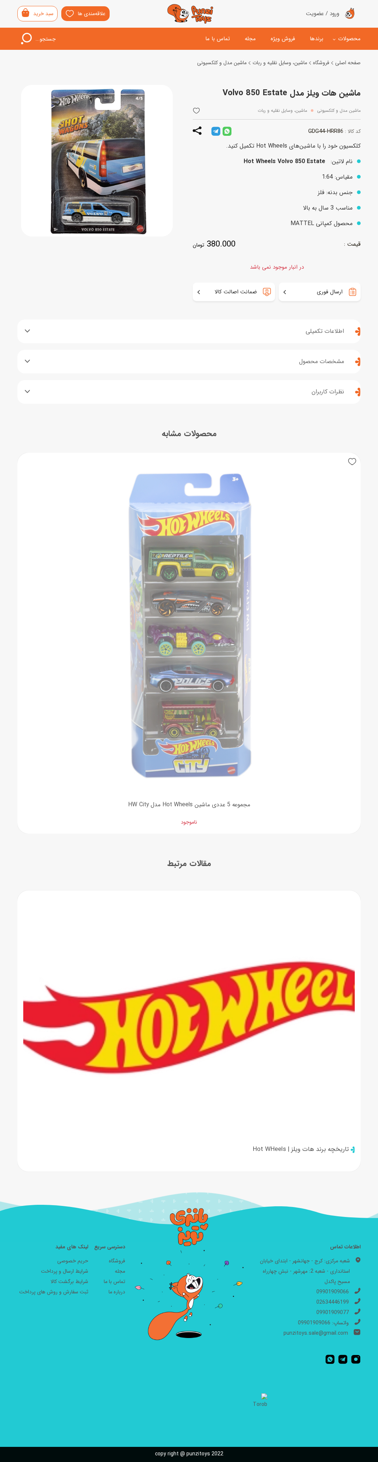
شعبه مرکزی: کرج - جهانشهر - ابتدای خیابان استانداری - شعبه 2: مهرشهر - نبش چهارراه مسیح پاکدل (305, 1271)
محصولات (349, 38)
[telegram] (215, 131)
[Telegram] (342, 1359)
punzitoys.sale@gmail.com (316, 1333)
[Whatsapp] (330, 1359)
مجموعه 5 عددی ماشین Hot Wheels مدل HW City (189, 804)
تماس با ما (217, 38)
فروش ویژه (283, 38)
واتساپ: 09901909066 (323, 1323)
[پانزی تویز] (190, 14)
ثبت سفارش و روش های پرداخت (53, 1292)
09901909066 (332, 1292)
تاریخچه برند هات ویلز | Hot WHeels (301, 1149)
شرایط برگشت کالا (69, 1281)
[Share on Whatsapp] (227, 131)
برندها (316, 38)
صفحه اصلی (348, 63)
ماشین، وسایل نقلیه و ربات (279, 63)
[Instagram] (356, 1359)
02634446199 (332, 1302)
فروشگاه (321, 63)
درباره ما (117, 1292)
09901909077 (332, 1312)
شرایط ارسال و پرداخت (64, 1271)
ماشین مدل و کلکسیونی (222, 63)
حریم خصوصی (72, 1261)
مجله (250, 38)
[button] (196, 111)
